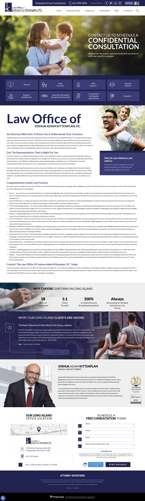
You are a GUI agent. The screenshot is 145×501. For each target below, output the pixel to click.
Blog (116, 10)
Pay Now (129, 3)
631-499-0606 (79, 3)
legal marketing (78, 497)
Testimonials (104, 10)
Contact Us (128, 10)
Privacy (94, 465)
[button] (50, 352)
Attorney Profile (73, 10)
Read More (39, 340)
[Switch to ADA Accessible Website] (2, 498)
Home (59, 10)
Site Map (68, 488)
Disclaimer (76, 488)
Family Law (89, 10)
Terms (97, 465)
